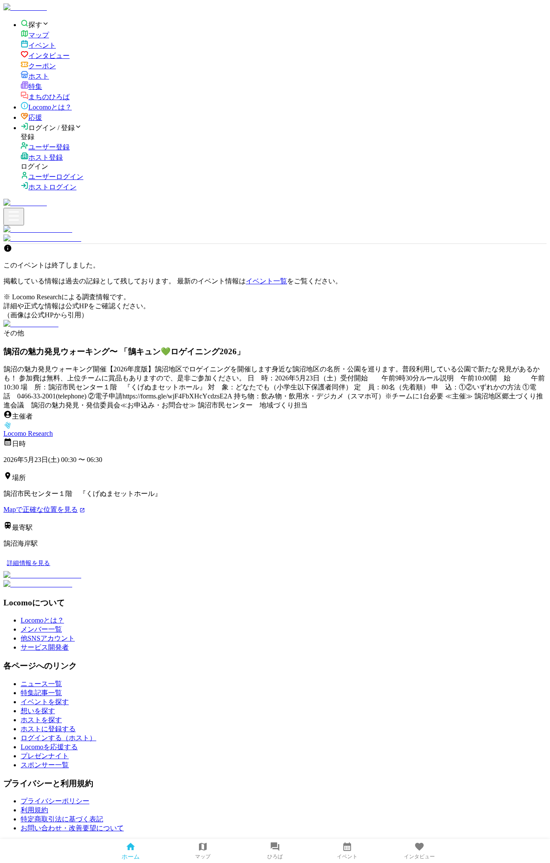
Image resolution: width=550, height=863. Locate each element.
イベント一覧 (266, 281)
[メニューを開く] (13, 216)
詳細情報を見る (28, 562)
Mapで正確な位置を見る (40, 509)
